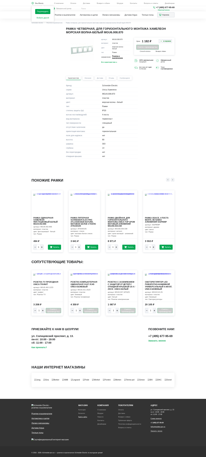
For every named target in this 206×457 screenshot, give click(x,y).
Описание (88, 78)
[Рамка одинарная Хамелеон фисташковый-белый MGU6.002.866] (47, 205)
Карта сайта (82, 417)
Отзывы (111, 78)
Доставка (86, 3)
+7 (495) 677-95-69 (165, 7)
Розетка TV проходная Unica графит (45, 283)
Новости (100, 417)
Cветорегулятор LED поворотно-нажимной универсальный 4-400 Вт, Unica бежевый (158, 285)
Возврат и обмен (103, 3)
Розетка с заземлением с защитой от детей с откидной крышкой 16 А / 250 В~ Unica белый (121, 285)
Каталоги (81, 413)
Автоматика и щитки (89, 15)
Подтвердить (43, 11)
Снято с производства (147, 47)
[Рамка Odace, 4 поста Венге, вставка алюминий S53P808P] (159, 205)
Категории (82, 410)
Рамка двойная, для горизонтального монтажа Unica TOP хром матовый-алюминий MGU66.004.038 (121, 222)
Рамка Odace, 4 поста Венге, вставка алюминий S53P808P (157, 220)
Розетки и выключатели (65, 15)
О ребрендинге (125, 78)
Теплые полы (148, 15)
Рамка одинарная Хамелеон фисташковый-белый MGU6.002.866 (45, 221)
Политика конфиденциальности (129, 424)
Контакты (133, 3)
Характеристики (73, 78)
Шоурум (120, 3)
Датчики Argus (131, 15)
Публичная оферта (125, 420)
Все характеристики (108, 62)
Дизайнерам (170, 3)
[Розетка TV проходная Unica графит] (47, 277)
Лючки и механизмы (111, 15)
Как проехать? (39, 347)
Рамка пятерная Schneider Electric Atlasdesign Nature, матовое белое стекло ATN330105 (83, 222)
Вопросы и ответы (151, 3)
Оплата (73, 3)
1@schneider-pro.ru (158, 427)
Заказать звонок (157, 341)
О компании (59, 3)
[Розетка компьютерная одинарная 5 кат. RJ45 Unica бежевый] (84, 277)
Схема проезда (156, 418)
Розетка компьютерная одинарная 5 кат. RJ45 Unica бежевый (84, 284)
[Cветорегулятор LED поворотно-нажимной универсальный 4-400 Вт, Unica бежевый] (159, 277)
